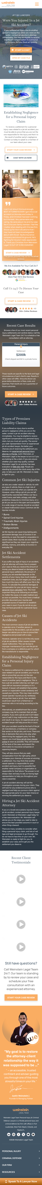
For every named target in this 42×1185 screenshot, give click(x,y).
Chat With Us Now (22, 157)
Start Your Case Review (19, 149)
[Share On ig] (13, 1134)
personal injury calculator (12, 589)
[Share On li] (8, 1134)
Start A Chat (22, 49)
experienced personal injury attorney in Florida (18, 452)
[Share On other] (33, 1134)
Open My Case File (21, 57)
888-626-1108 (18, 466)
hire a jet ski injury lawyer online (19, 740)
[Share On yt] (28, 1134)
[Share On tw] (23, 1134)
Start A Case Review (16, 252)
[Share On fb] (18, 1134)
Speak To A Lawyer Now (22, 1181)
